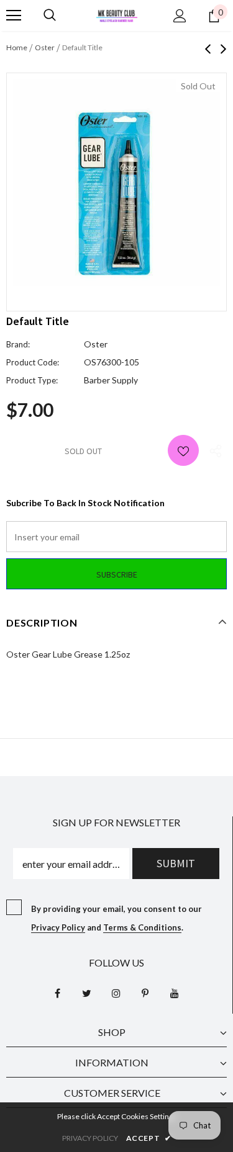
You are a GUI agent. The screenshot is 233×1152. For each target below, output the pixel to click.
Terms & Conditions (142, 927)
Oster (45, 47)
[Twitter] (87, 993)
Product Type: (32, 380)
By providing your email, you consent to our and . (116, 918)
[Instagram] (116, 993)
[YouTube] (174, 993)
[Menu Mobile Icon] (13, 15)
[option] (116, 182)
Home (16, 47)
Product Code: (32, 362)
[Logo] (116, 14)
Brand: (18, 344)
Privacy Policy (58, 927)
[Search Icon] (49, 15)
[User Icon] (179, 15)
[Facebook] (58, 993)
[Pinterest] (145, 993)
